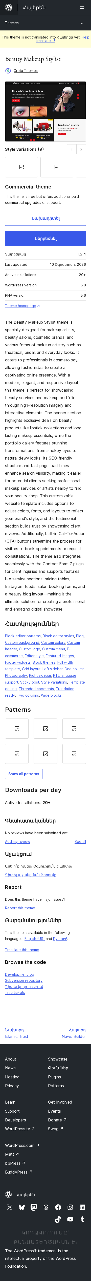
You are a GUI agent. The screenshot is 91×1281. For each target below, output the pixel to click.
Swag (55, 1128)
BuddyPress (19, 1172)
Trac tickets (15, 992)
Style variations (54, 682)
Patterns (56, 1085)
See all (80, 841)
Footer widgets (18, 662)
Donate (57, 1119)
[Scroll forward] (81, 149)
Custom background (22, 642)
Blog (80, 636)
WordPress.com (22, 1145)
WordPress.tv (20, 1128)
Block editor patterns (23, 636)
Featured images (60, 656)
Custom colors (53, 642)
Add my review (17, 841)
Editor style (34, 656)
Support (12, 1111)
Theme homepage (20, 306)
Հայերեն (26, 1194)
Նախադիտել (46, 218)
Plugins (54, 1076)
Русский (60, 938)
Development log (19, 974)
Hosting (12, 1076)
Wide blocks (51, 695)
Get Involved (60, 1102)
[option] (17, 729)
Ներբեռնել (45, 238)
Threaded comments (36, 689)
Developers (15, 1119)
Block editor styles (58, 636)
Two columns (28, 695)
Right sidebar (40, 675)
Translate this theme (22, 950)
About (10, 1059)
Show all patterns (23, 774)
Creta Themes (26, 70)
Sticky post (29, 682)
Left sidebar (52, 669)
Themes (12, 23)
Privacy (12, 1085)
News (10, 1067)
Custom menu (53, 649)
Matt (12, 1154)
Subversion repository (23, 980)
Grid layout (31, 669)
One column (74, 669)
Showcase (57, 1059)
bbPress (15, 1163)
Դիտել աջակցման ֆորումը (30, 875)
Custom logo (29, 649)
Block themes (44, 662)
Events (54, 1111)
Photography (16, 675)
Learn (10, 1102)
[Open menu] (83, 7)
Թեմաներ (58, 1067)
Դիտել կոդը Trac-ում (24, 986)
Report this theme (20, 908)
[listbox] (45, 741)
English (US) (35, 938)
